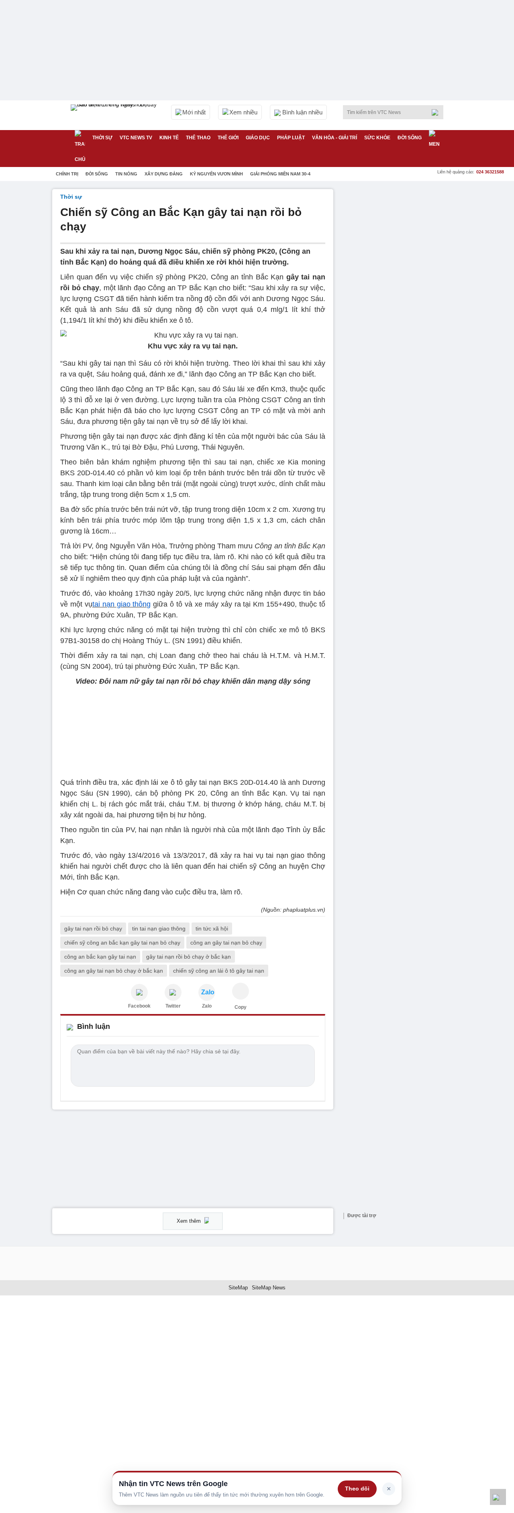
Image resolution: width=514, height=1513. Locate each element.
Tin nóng (126, 173)
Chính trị (67, 173)
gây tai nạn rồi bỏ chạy (93, 928)
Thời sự (102, 138)
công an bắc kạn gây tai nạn (100, 956)
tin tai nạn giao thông (159, 928)
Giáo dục (258, 138)
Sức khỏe (377, 138)
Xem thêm (189, 1221)
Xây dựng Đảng (164, 173)
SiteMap (238, 1288)
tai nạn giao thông (121, 604)
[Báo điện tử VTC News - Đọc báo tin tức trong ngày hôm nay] (115, 115)
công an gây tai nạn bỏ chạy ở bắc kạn (113, 970)
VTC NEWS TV (136, 138)
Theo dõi (357, 1488)
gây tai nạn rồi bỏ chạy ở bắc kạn (188, 956)
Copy (241, 1007)
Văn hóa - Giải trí (334, 138)
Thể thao (198, 138)
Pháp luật (291, 138)
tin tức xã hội (212, 928)
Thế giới (228, 138)
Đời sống (410, 138)
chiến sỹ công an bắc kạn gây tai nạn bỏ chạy (122, 942)
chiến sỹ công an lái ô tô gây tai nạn (218, 970)
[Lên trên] (498, 1497)
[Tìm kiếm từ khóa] (437, 112)
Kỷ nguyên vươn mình (216, 173)
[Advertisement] (401, 309)
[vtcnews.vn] (139, 992)
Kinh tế (169, 138)
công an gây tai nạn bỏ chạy (226, 942)
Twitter (173, 1006)
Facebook (139, 1006)
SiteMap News (269, 1288)
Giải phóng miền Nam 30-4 (280, 173)
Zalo (207, 1006)
